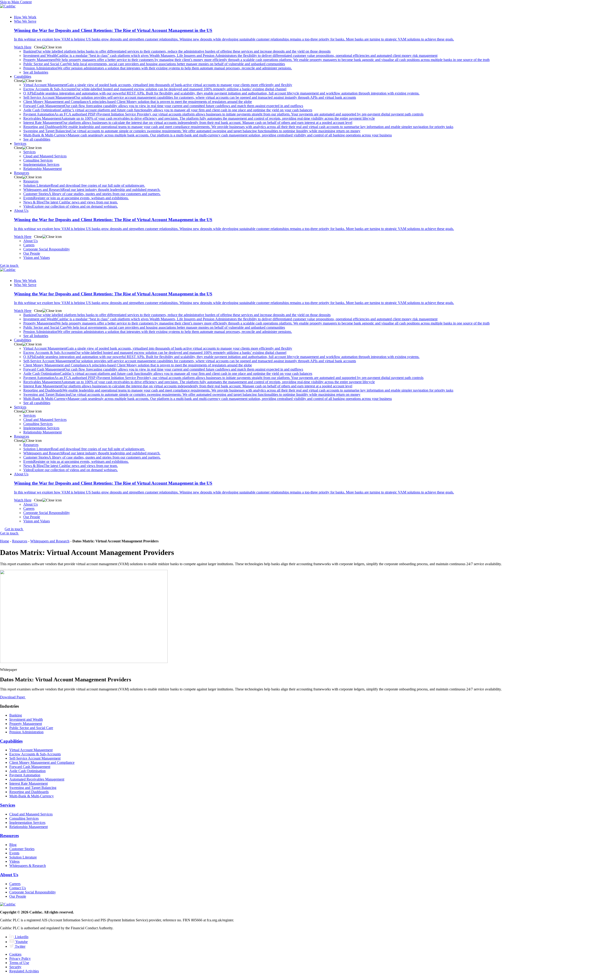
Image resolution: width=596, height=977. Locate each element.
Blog (13, 845)
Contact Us (17, 888)
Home (4, 541)
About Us (30, 241)
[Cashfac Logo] (298, 7)
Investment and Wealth (230, 55)
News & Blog (70, 202)
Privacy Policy (20, 958)
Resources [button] (21, 173)
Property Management (256, 60)
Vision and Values (36, 258)
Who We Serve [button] (25, 21)
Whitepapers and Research (91, 190)
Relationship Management (42, 169)
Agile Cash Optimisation (27, 771)
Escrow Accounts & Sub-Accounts (154, 89)
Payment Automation (223, 114)
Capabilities (11, 741)
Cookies (15, 954)
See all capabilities (36, 139)
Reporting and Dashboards (238, 127)
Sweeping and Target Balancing (191, 131)
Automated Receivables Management (36, 779)
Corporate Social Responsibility (46, 249)
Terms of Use (19, 963)
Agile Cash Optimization (167, 110)
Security (15, 967)
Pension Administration (157, 68)
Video (70, 206)
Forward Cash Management (163, 106)
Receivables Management (199, 118)
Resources (30, 181)
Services (29, 152)
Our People (31, 253)
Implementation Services (41, 164)
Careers (28, 245)
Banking (177, 51)
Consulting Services (38, 160)
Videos (14, 861)
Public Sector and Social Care (154, 64)
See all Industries (35, 72)
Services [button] (20, 143)
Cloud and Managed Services (45, 156)
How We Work (25, 17)
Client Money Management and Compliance (137, 102)
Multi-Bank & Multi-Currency (207, 135)
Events (76, 198)
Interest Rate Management (187, 123)
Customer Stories (92, 194)
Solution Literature (84, 185)
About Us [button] (21, 211)
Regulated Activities (24, 971)
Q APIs (221, 93)
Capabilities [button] (22, 76)
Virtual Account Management (157, 85)
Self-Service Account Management (189, 97)
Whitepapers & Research (27, 866)
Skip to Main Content (16, 2)
